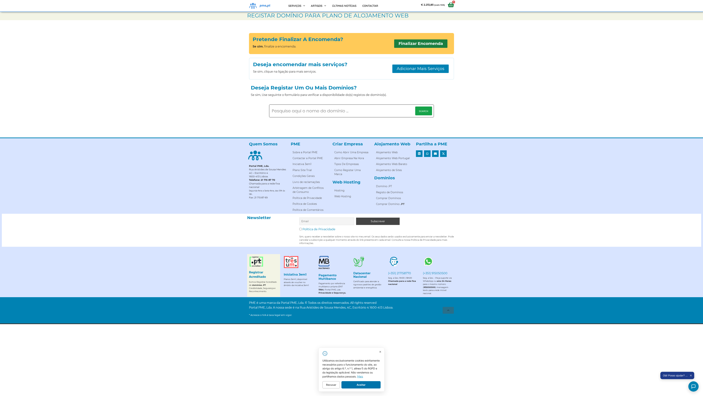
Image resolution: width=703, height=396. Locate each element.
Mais (360, 376)
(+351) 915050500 (435, 273)
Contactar (370, 6)
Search (423, 111)
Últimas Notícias (344, 6)
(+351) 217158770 (399, 273)
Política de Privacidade (318, 229)
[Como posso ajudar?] (693, 386)
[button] (419, 153)
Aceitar (361, 384)
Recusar (331, 384)
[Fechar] (380, 352)
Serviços (294, 6)
